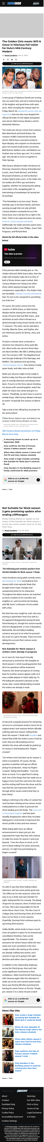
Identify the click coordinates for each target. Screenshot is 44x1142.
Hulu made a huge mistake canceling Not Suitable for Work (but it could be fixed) (21, 461)
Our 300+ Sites (33, 1100)
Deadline (33, 735)
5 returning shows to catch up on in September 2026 (21, 440)
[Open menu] (3, 3)
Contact (5, 1100)
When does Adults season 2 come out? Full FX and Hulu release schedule (22, 453)
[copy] (16, 59)
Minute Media (13, 1126)
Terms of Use (33, 1108)
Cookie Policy (8, 1112)
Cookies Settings (9, 1121)
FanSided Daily (8, 1104)
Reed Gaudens (11, 55)
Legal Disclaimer (34, 1112)
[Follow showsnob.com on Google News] (38, 480)
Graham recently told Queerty (28, 293)
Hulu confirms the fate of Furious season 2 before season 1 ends (19, 447)
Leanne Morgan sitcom (12, 365)
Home (4, 489)
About (4, 1096)
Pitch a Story (32, 1104)
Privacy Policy (8, 1108)
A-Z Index (31, 1117)
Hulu (10, 489)
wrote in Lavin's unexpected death (17, 221)
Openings (31, 1096)
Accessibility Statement (12, 1117)
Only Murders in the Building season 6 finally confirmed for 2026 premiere (22, 469)
